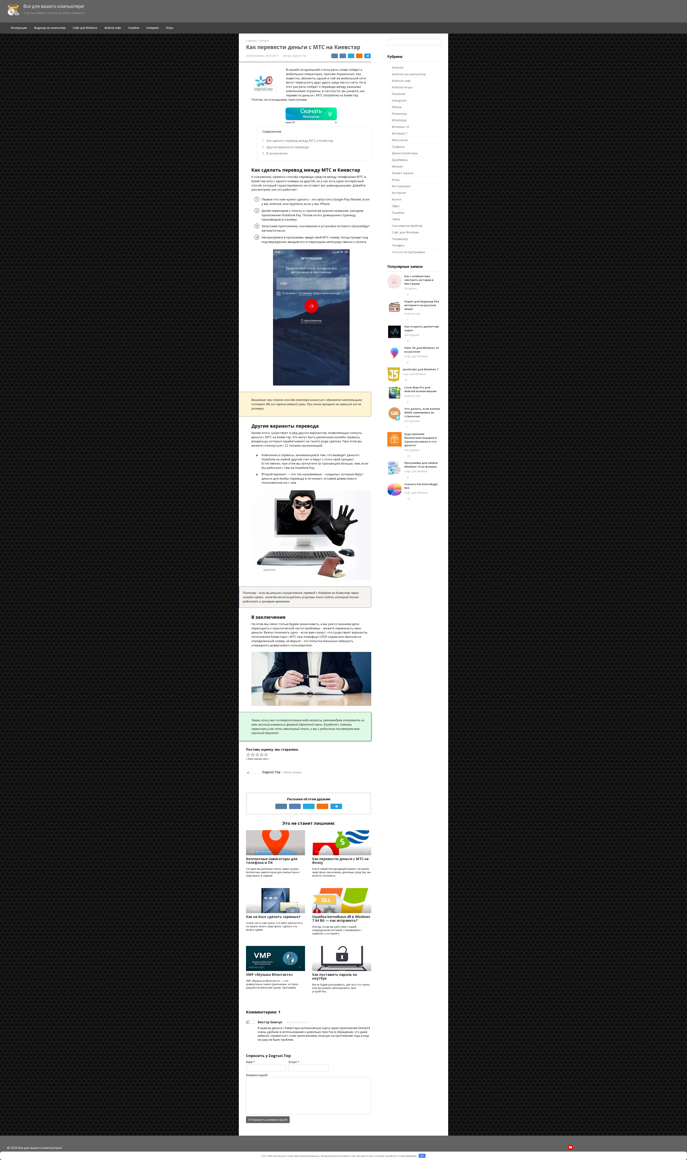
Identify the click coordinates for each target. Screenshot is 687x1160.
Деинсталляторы (405, 153)
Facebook (398, 94)
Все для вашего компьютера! (53, 6)
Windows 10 (400, 127)
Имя (250, 1062)
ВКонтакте (400, 140)
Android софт (112, 28)
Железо (397, 166)
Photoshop (399, 114)
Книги (396, 199)
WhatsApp (399, 120)
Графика (398, 147)
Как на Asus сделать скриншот (273, 916)
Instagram (152, 28)
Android (397, 67)
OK (422, 1155)
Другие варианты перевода (287, 147)
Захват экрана (402, 173)
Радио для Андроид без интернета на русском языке (421, 305)
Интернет (399, 193)
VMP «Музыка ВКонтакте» (269, 974)
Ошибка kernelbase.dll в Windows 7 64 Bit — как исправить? (341, 918)
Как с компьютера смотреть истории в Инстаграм (418, 279)
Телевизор (400, 239)
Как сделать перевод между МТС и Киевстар (299, 140)
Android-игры (402, 87)
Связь (396, 219)
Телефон (398, 245)
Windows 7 (399, 133)
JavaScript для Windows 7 (420, 369)
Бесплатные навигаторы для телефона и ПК (271, 861)
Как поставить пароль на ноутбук (334, 976)
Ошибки (133, 28)
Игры (169, 28)
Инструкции (19, 28)
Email (294, 1062)
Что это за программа (408, 252)
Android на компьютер (409, 74)
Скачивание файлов (407, 226)
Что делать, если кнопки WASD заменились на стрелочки (422, 412)
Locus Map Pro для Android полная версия (420, 389)
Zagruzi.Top (271, 772)
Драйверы (400, 160)
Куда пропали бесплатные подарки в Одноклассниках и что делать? (420, 439)
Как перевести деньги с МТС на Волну (340, 861)
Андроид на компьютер (50, 28)
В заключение (277, 153)
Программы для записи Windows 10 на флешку (421, 464)
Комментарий (256, 1075)
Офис (396, 206)
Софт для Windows (85, 28)
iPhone (396, 107)
